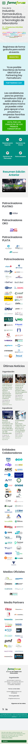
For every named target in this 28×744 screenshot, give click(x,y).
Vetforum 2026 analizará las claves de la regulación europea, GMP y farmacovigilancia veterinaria (21, 389)
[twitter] (3, 709)
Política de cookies (7, 738)
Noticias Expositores (5, 438)
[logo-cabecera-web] (16, 2)
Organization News (7, 404)
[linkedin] (6, 709)
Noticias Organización (6, 402)
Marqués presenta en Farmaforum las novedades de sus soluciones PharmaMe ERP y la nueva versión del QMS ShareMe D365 (7, 427)
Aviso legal (18, 716)
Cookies (13, 716)
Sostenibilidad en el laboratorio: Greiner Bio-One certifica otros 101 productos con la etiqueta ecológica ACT (20, 426)
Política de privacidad (5, 716)
